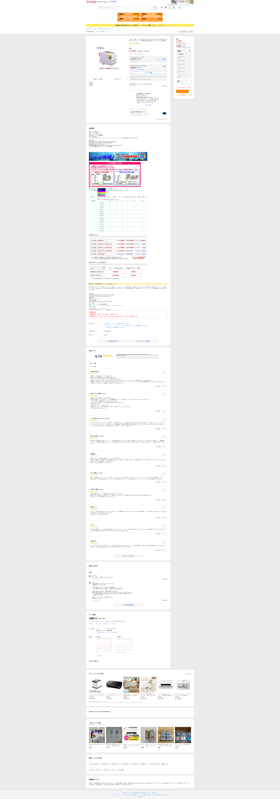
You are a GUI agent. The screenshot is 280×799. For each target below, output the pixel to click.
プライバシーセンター (127, 794)
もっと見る (187, 673)
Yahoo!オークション (145, 792)
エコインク (98, 769)
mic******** (164, 420)
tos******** (164, 491)
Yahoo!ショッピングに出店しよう (182, 4)
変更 (189, 50)
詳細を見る (164, 85)
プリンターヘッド (115, 764)
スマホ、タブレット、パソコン (112, 325)
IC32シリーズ (110, 28)
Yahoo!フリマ (154, 792)
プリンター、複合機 (125, 325)
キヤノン (113, 769)
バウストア (106, 769)
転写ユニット (144, 764)
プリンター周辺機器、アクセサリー (140, 325)
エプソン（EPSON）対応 (99, 28)
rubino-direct (89, 28)
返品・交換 (105, 623)
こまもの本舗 (121, 769)
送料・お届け (98, 623)
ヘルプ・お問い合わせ (155, 794)
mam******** (163, 474)
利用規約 (134, 794)
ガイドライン (139, 794)
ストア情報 (112, 623)
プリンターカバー (125, 764)
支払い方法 (91, 623)
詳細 (164, 77)
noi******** (164, 509)
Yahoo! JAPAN (170, 4)
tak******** (164, 373)
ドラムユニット (104, 764)
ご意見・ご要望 (164, 794)
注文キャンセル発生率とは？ (112, 632)
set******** (164, 395)
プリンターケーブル (94, 764)
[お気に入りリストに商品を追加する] (190, 95)
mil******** (164, 543)
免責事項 (144, 794)
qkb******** (164, 438)
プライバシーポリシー (117, 794)
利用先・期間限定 (140, 69)
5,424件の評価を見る (100, 632)
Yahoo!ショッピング (127, 792)
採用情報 (148, 794)
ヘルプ (192, 4)
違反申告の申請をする (162, 119)
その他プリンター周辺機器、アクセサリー (115, 327)
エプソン (92, 769)
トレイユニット (135, 764)
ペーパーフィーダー (154, 764)
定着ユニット (164, 764)
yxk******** (164, 455)
